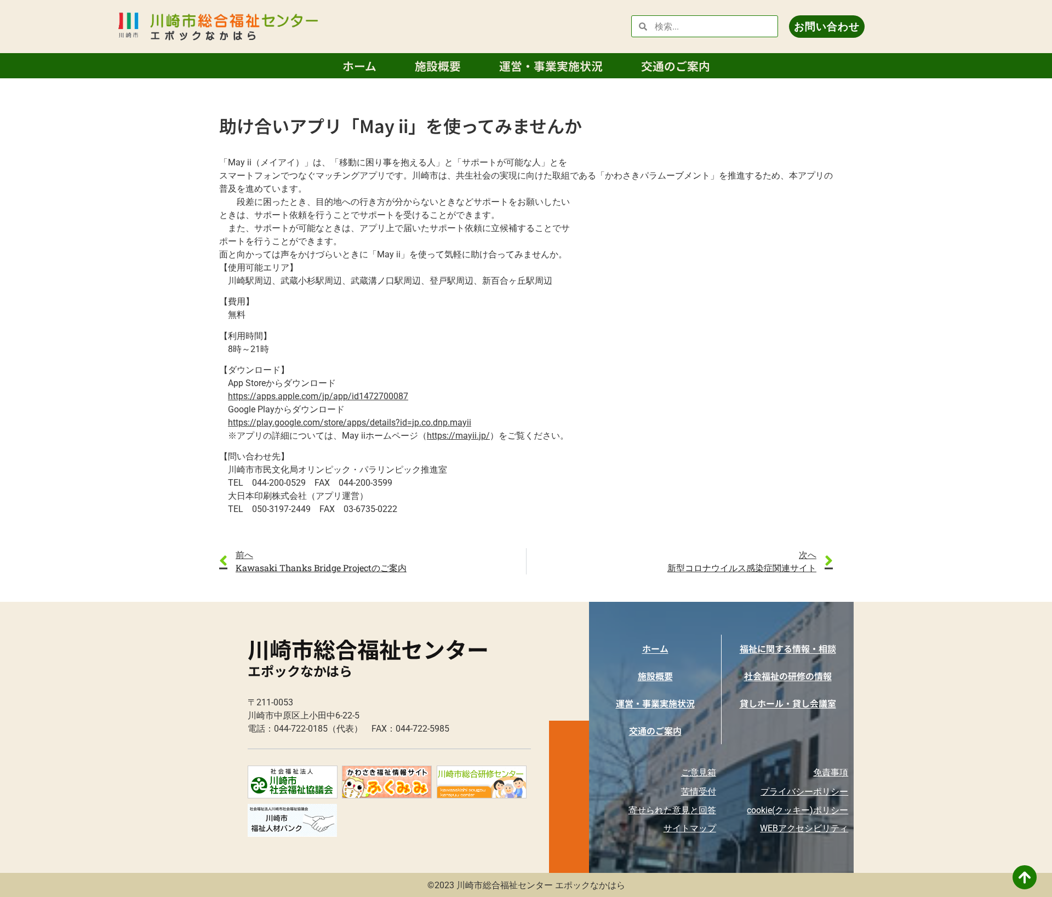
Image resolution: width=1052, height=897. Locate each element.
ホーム (359, 66)
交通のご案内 (675, 66)
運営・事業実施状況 (551, 66)
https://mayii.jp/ (458, 435)
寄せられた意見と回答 (672, 810)
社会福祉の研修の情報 (788, 675)
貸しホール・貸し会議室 (788, 703)
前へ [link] (244, 554)
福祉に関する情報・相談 (788, 648)
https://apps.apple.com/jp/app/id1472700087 (318, 396)
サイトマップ (690, 828)
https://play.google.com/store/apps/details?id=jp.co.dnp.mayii (349, 422)
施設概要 (438, 66)
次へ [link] (807, 554)
